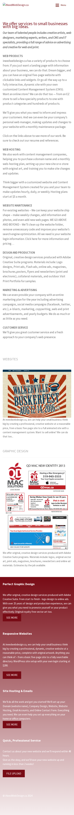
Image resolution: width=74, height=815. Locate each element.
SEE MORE (12, 617)
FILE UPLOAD (13, 773)
